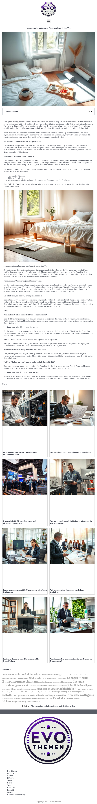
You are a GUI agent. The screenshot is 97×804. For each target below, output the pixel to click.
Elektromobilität (61, 678)
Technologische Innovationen (42, 698)
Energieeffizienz (77, 677)
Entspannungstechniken (19, 681)
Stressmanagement (7, 698)
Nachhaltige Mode (47, 688)
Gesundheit (22, 685)
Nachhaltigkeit (66, 688)
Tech (9, 785)
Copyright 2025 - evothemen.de (48, 802)
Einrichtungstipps (51, 678)
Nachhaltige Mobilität (30, 689)
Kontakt (10, 790)
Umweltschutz (59, 698)
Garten (10, 776)
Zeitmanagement (33, 701)
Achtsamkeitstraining (51, 675)
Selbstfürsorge (11, 695)
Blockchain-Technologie (68, 675)
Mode (9, 780)
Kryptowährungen (61, 685)
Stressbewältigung (81, 695)
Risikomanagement (76, 692)
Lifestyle (25, 706)
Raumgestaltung (59, 691)
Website (10, 792)
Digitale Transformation (20, 678)
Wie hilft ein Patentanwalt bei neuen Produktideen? (71, 452)
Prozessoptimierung (31, 692)
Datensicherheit (81, 675)
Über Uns (11, 788)
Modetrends (17, 689)
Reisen (9, 783)
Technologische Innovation (22, 698)
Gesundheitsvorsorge (35, 685)
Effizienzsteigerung (37, 678)
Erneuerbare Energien (44, 682)
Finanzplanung (66, 682)
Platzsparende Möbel (18, 692)
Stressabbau (61, 695)
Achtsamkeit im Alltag (28, 674)
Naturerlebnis (81, 689)
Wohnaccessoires (73, 698)
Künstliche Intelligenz (80, 685)
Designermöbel (6, 678)
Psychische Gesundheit (45, 692)
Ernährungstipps (56, 682)
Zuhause (10, 773)
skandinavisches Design (43, 695)
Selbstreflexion (26, 695)
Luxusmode (6, 689)
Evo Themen (12, 771)
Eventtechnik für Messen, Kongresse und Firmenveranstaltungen (19, 522)
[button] (49, 21)
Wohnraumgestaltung (14, 701)
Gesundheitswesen (48, 685)
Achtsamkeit (8, 674)
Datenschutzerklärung (16, 795)
